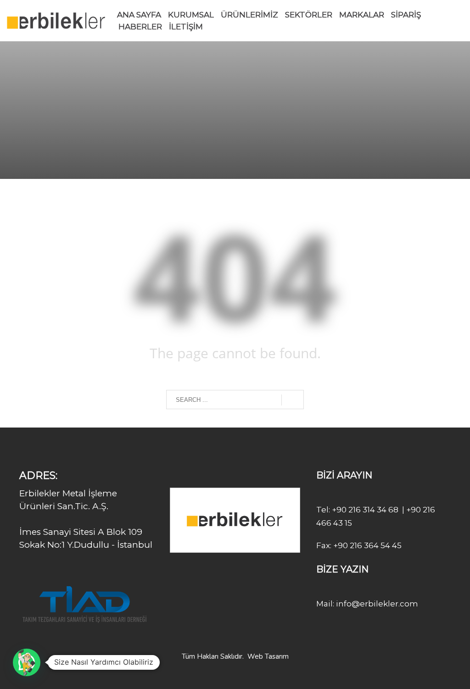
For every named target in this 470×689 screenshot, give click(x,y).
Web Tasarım (268, 656)
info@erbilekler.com (376, 603)
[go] (292, 400)
